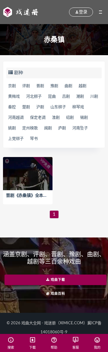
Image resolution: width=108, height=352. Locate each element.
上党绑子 (16, 139)
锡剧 (84, 118)
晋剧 (40, 86)
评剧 (26, 86)
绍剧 (70, 118)
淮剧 (56, 118)
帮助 (54, 347)
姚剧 (12, 128)
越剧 (82, 86)
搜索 (11, 347)
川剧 (94, 97)
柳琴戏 (78, 107)
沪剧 (40, 107)
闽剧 (48, 128)
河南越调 (16, 118)
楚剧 (26, 107)
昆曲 (52, 97)
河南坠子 (80, 128)
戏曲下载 (57, 279)
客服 (75, 347)
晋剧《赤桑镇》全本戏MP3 (31, 195)
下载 (32, 347)
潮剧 (80, 97)
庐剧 (62, 128)
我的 (97, 347)
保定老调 (38, 118)
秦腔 (12, 107)
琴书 (34, 139)
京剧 (12, 86)
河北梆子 (34, 97)
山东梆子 (58, 107)
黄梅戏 (14, 97)
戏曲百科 (57, 293)
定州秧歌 (30, 128)
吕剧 (66, 97)
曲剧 (68, 86)
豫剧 (54, 86)
